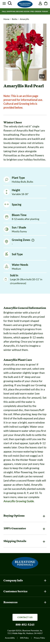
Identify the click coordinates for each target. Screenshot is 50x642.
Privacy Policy (39, 638)
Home (6, 19)
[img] (33, 240)
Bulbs (14, 19)
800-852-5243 (25, 624)
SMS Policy (24, 638)
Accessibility (10, 638)
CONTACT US (25, 617)
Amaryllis (24, 19)
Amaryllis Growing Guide (18, 501)
